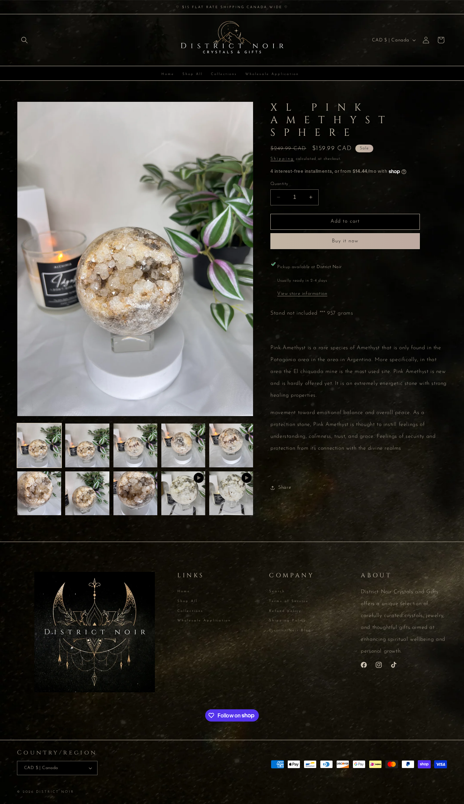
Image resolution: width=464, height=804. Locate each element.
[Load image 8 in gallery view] (135, 493)
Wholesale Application (204, 620)
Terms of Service (289, 601)
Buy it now (345, 241)
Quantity (279, 184)
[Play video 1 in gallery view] (183, 493)
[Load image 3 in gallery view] (135, 445)
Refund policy (285, 611)
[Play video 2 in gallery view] (231, 493)
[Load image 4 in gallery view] (183, 445)
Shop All (187, 601)
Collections (190, 611)
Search (277, 592)
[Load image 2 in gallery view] (87, 445)
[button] (24, 40)
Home (183, 592)
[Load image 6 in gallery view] (39, 493)
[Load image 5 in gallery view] (231, 445)
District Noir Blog (290, 630)
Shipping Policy (287, 620)
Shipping (282, 159)
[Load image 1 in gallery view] (39, 445)
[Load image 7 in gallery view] (87, 493)
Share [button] (284, 487)
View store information (302, 293)
